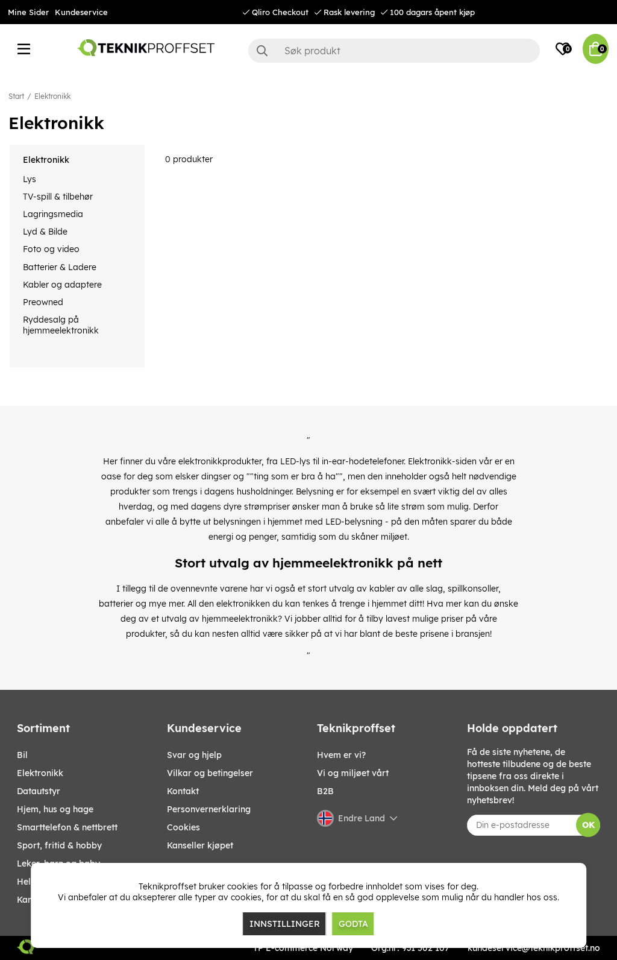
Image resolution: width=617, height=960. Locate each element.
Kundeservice (81, 12)
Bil (22, 755)
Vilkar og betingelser (210, 773)
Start (16, 96)
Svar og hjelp (194, 755)
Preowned (43, 302)
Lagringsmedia (53, 214)
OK (588, 824)
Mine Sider (28, 12)
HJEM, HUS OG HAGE (55, 809)
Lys (29, 179)
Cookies (183, 827)
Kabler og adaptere (62, 284)
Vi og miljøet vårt (353, 773)
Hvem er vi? (341, 755)
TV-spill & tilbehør (58, 196)
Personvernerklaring (209, 809)
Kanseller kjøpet (200, 845)
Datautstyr (38, 791)
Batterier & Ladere (59, 267)
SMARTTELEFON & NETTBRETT (67, 827)
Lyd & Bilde (45, 231)
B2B (325, 791)
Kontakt (183, 791)
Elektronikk (52, 96)
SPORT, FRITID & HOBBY (59, 845)
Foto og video (51, 249)
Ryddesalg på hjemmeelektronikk (61, 325)
